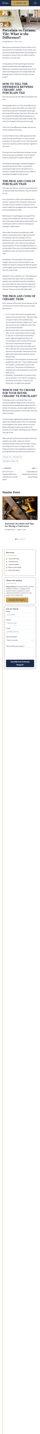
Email (8, 628)
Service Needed (11, 637)
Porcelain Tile (17, 457)
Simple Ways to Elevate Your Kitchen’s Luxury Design (30, 472)
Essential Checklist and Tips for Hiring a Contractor (19, 524)
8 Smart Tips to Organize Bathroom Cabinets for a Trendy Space (9, 474)
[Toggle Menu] (35, 3)
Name (8, 611)
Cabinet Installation (13, 564)
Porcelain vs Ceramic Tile (10, 461)
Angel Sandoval (8, 42)
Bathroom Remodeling (14, 567)
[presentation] (20, 508)
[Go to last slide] (5, 516)
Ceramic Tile (7, 457)
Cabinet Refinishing (13, 559)
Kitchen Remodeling (13, 570)
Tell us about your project (15, 646)
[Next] (34, 516)
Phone (9, 620)
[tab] (15, 539)
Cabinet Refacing (13, 562)
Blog (4, 27)
